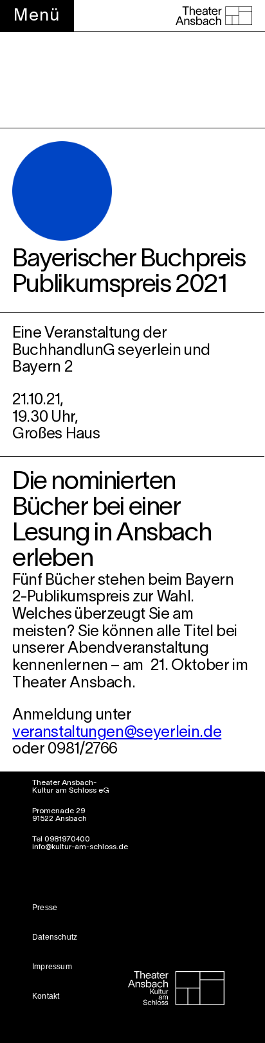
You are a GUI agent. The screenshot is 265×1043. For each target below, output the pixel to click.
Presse (44, 907)
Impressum (52, 966)
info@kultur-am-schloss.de (80, 846)
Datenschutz (54, 937)
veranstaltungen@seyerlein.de (116, 733)
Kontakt (45, 996)
